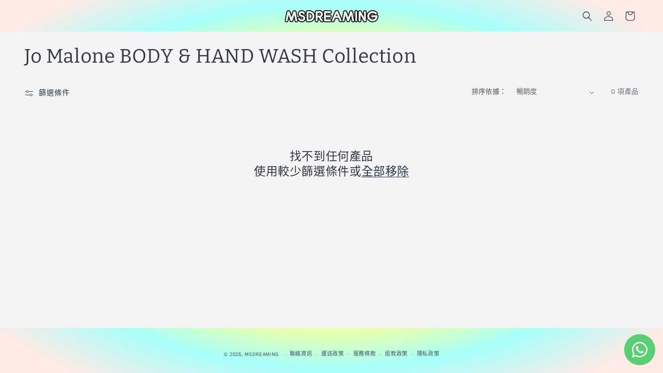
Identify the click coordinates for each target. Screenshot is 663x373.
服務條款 (364, 354)
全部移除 (385, 171)
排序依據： (489, 92)
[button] (587, 16)
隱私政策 (428, 354)
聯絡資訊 (301, 354)
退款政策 (396, 354)
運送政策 (332, 354)
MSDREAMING (262, 354)
